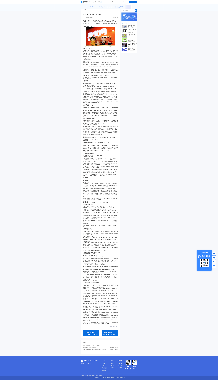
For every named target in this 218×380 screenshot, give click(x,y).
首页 (113, 1)
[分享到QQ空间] (116, 327)
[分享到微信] (111, 327)
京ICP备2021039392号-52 (120, 377)
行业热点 (88, 9)
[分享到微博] (114, 327)
